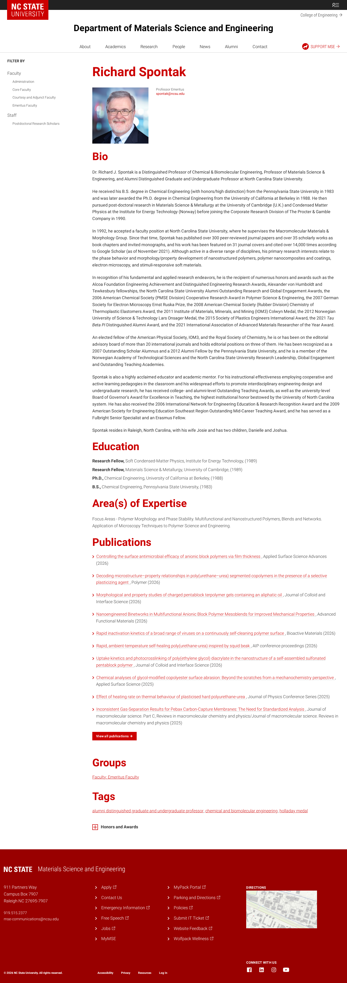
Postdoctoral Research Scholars (36, 123)
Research (149, 46)
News (205, 46)
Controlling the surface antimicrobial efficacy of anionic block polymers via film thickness (178, 556)
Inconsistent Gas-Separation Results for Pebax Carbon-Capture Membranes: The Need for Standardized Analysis (200, 709)
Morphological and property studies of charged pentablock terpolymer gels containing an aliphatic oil (189, 594)
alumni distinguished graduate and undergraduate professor (147, 810)
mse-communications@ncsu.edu (31, 919)
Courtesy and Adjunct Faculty (34, 97)
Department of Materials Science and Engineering (173, 28)
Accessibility (105, 973)
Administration (23, 81)
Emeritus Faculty (25, 105)
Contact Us (111, 897)
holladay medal (293, 810)
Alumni (231, 46)
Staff (12, 115)
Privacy (125, 973)
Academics (115, 46)
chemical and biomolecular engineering (241, 810)
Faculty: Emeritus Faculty (115, 777)
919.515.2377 (15, 913)
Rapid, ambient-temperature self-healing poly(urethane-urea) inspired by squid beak (173, 645)
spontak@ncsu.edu (170, 93)
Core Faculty (22, 89)
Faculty (14, 73)
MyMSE (108, 938)
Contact (260, 46)
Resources (144, 973)
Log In (163, 973)
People (179, 46)
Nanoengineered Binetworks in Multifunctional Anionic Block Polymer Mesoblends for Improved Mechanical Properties (205, 614)
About (85, 46)
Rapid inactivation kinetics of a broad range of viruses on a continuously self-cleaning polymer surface (190, 633)
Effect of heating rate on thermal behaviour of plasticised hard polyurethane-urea (171, 696)
